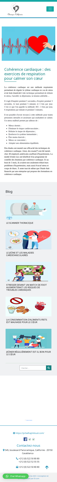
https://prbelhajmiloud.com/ (29, 433)
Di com (36, 478)
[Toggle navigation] (50, 9)
